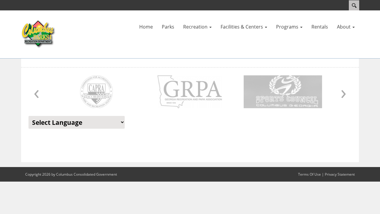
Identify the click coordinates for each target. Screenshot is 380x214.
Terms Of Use (309, 174)
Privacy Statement (340, 174)
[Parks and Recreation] (38, 34)
